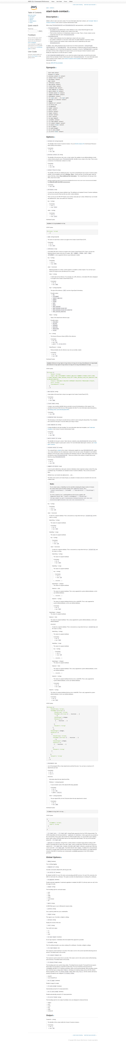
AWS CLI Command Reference (38, 1)
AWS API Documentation (57, 63)
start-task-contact (32, 15)
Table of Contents (34, 13)
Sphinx (96, 1040)
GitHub (70, 1)
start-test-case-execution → (90, 4)
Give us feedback (32, 42)
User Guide (59, 1)
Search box (30, 28)
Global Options (32, 21)
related (59, 450)
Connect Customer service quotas (72, 58)
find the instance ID (79, 143)
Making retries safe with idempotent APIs (59, 409)
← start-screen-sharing (77, 4)
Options (31, 19)
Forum (65, 1)
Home (53, 1)
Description (32, 16)
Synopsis (31, 18)
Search (40, 31)
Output (31, 22)
